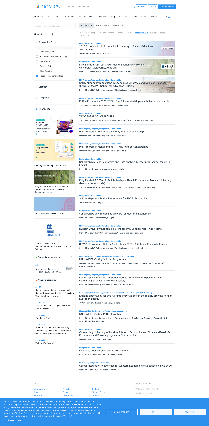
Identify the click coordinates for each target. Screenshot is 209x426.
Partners (95, 395)
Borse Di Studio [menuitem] (85, 16)
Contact (95, 389)
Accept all (190, 412)
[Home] (48, 7)
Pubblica (142, 6)
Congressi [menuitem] (101, 16)
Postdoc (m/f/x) (42, 318)
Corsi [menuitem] (57, 16)
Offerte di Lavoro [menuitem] (42, 16)
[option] (54, 268)
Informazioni (39, 389)
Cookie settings (121, 412)
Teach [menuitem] (134, 16)
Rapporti (38, 395)
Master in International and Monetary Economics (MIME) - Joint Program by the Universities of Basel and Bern (53, 330)
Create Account (167, 6)
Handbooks (68, 395)
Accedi (152, 6)
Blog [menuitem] (113, 16)
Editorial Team (98, 392)
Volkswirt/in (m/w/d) (44, 343)
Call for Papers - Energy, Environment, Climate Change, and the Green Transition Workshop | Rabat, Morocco (54, 293)
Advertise (67, 389)
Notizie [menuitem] (154, 16)
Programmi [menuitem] (69, 16)
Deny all (156, 412)
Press (65, 392)
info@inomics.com (143, 393)
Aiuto (36, 392)
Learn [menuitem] (143, 16)
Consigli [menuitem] (123, 16)
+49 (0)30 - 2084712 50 (146, 389)
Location (42, 86)
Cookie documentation (13, 420)
